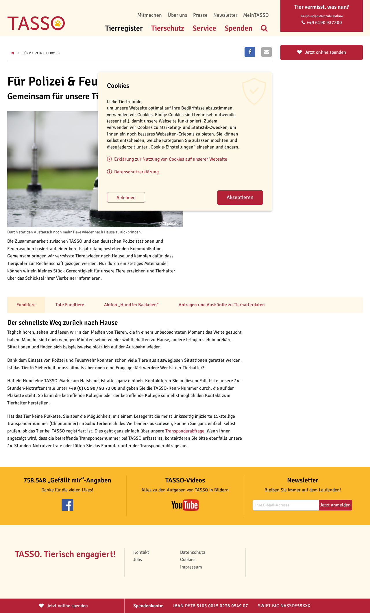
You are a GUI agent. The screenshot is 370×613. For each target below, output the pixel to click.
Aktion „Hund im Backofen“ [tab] (131, 305)
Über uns (177, 15)
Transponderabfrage (184, 431)
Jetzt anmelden (335, 505)
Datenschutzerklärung (136, 172)
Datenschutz (192, 552)
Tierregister (124, 28)
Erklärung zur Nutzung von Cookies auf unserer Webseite (170, 159)
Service (204, 28)
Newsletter (225, 15)
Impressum (191, 567)
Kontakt (141, 552)
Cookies (187, 559)
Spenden (238, 28)
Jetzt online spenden (325, 52)
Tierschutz (167, 28)
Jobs (137, 559)
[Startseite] (36, 14)
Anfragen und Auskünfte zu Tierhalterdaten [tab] (222, 305)
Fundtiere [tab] (26, 305)
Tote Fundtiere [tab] (70, 305)
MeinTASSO (256, 15)
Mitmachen (149, 15)
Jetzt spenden (67, 606)
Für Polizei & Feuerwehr (41, 53)
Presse (200, 15)
